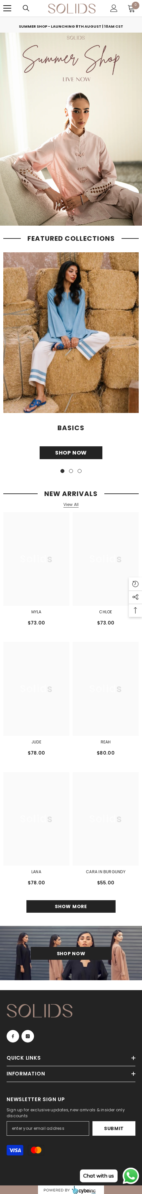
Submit (114, 1128)
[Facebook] (13, 1036)
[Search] (26, 8)
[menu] (7, 8)
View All (71, 504)
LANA (36, 872)
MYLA (36, 612)
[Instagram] (27, 1036)
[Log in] (114, 8)
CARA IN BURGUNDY (105, 872)
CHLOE (105, 612)
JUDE (36, 742)
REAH (106, 742)
